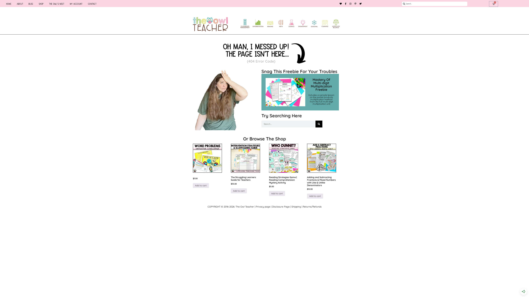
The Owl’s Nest (56, 3)
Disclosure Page (281, 206)
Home (8, 3)
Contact (92, 3)
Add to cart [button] (201, 185)
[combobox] (434, 4)
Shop (41, 3)
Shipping (296, 206)
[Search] (318, 124)
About (20, 3)
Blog (31, 3)
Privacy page (263, 206)
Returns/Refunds (312, 206)
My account (76, 3)
